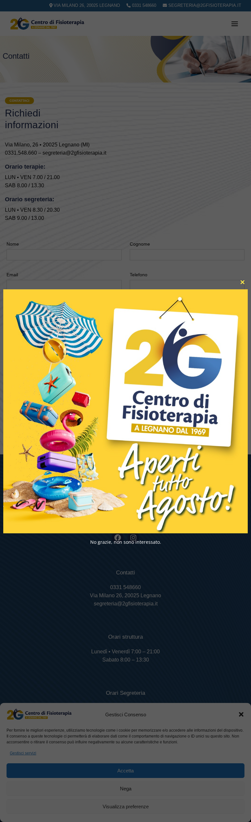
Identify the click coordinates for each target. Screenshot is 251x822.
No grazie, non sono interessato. (125, 542)
